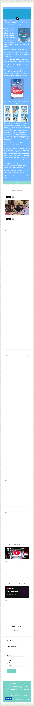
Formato (9, 660)
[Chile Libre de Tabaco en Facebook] (9, 699)
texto (10, 664)
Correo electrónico (11, 646)
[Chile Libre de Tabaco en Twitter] (21, 699)
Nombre (9, 651)
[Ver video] (17, 630)
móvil (10, 665)
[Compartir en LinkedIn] (18, 197)
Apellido (9, 655)
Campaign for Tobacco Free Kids (20, 695)
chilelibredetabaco (17, 13)
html (9, 662)
